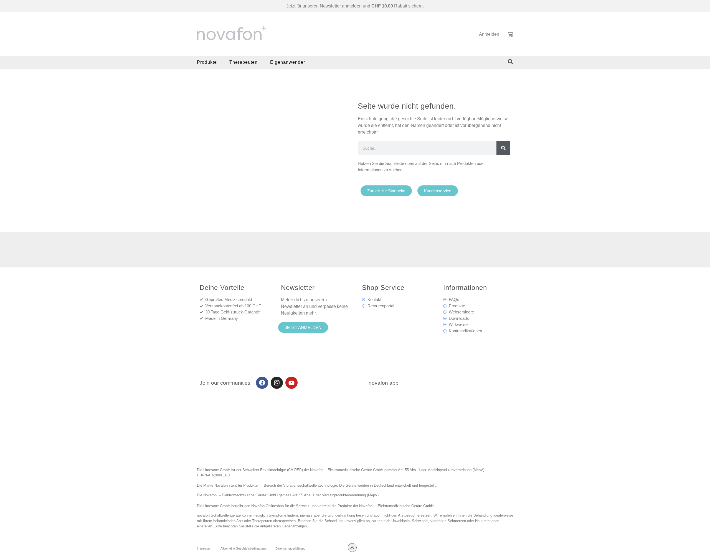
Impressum (204, 548)
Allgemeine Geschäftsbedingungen (243, 548)
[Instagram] (277, 383)
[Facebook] (262, 383)
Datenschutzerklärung (290, 548)
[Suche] (503, 148)
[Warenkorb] (510, 34)
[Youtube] (291, 383)
